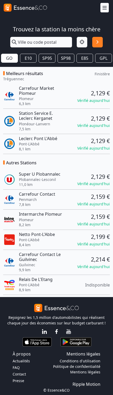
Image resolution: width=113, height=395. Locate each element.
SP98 (66, 58)
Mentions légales (85, 371)
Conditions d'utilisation (80, 360)
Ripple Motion (86, 384)
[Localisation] (82, 42)
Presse (18, 380)
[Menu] (104, 8)
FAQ (16, 367)
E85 (84, 58)
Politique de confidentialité (76, 366)
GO (9, 58)
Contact (19, 374)
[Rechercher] (97, 42)
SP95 (47, 58)
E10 (28, 58)
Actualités (21, 360)
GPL (103, 58)
